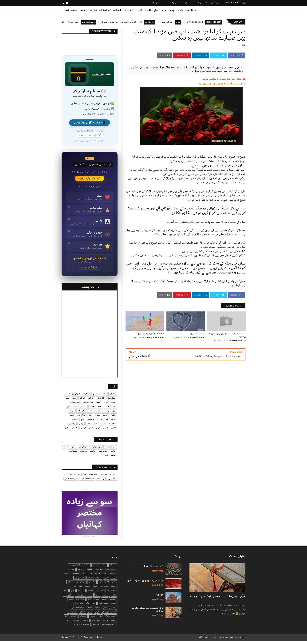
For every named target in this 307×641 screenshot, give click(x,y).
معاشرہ (74, 419)
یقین (67, 427)
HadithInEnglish (81, 624)
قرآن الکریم (173, 22)
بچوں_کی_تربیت (111, 22)
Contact (65, 637)
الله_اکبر (112, 474)
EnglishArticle (108, 624)
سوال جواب (82, 410)
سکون (113, 415)
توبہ (114, 406)
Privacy (76, 637)
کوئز (67, 10)
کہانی (242, 45)
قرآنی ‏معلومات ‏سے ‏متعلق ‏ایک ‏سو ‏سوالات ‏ (217, 596)
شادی (139, 10)
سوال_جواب (68, 594)
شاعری (97, 415)
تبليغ (66, 573)
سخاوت (99, 410)
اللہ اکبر (91, 398)
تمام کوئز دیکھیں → (89, 267)
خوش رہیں (78, 586)
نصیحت (103, 423)
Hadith (96, 624)
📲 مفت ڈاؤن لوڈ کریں (89, 122)
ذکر (75, 406)
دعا (85, 474)
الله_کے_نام (100, 398)
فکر (107, 419)
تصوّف (90, 577)
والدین (81, 423)
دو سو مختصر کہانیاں (178, 2)
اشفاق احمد (111, 569)
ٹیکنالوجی (72, 423)
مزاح (156, 10)
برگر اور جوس (190, 22)
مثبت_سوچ (91, 419)
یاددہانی (74, 427)
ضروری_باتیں (103, 603)
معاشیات (112, 423)
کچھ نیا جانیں (233, 9)
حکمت (92, 406)
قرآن (100, 419)
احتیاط (104, 393)
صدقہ (74, 10)
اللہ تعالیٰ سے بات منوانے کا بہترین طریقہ (223, 79)
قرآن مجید (92, 10)
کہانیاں (83, 427)
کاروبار (148, 10)
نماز (95, 423)
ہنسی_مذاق (96, 620)
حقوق (100, 406)
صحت (163, 10)
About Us (88, 637)
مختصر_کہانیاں (65, 22)
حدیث (107, 406)
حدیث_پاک (93, 474)
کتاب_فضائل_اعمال (71, 478)
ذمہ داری (83, 406)
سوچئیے (71, 410)
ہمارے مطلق (198, 2)
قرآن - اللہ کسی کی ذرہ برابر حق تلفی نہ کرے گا (145, 22)
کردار (97, 427)
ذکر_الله (72, 474)
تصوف (98, 402)
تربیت (113, 402)
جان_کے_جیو (83, 447)
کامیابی (105, 427)
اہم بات (82, 398)
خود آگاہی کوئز (157, 2)
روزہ (113, 410)
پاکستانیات (128, 10)
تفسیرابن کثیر (88, 402)
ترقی (106, 402)
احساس (117, 10)
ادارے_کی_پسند (176, 10)
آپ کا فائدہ (191, 10)
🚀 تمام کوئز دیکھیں (89, 178)
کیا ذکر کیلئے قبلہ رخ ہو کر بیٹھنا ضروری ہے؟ (222, 83)
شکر (90, 415)
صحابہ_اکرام (81, 415)
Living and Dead (218, 22)
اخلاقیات (86, 393)
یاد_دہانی (85, 620)
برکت (67, 398)
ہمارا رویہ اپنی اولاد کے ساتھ (90, 22)
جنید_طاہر (71, 582)
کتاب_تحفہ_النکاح (88, 478)
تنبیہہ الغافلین (74, 402)
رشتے (69, 406)
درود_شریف (111, 590)
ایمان (74, 398)
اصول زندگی (105, 10)
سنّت (82, 10)
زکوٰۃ (107, 410)
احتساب (112, 393)
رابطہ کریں (213, 2)
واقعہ (89, 423)
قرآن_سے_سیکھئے (109, 478)
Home (99, 637)
